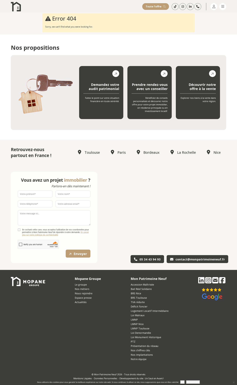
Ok (182, 382)
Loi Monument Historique (146, 337)
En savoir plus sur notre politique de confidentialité (55, 233)
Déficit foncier (139, 306)
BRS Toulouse (139, 297)
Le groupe (81, 284)
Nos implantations (142, 354)
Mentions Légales (82, 378)
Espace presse (83, 297)
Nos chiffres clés (140, 350)
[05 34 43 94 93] (198, 6)
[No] (233, 382)
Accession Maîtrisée (142, 284)
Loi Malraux (137, 315)
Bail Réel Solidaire (141, 289)
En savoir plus (193, 382)
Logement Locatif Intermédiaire (150, 311)
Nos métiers (82, 289)
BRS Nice (136, 293)
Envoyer (80, 253)
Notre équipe (138, 359)
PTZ (133, 341)
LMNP (134, 319)
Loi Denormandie (141, 332)
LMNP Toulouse (140, 328)
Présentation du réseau (144, 346)
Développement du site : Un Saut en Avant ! (141, 378)
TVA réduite (138, 302)
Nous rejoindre (83, 293)
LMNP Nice (137, 324)
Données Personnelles (105, 378)
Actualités (81, 302)
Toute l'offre (154, 6)
